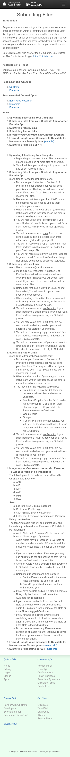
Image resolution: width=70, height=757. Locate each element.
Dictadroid (14, 104)
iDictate (42, 715)
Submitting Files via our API (25, 144)
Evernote (14, 90)
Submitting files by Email (23, 127)
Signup (7, 675)
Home (7, 665)
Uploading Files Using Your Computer (31, 117)
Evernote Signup (13, 711)
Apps (6, 679)
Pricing (7, 669)
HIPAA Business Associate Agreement (49, 677)
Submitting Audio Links (23, 131)
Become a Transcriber (16, 715)
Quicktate (14, 87)
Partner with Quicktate (16, 704)
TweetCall (43, 708)
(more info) (51, 645)
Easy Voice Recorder (20, 100)
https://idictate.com (43, 56)
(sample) (49, 141)
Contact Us (43, 686)
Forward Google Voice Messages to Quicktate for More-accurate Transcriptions (37, 139)
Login (7, 672)
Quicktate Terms (46, 682)
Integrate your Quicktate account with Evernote (36, 134)
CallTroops (43, 711)
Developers (10, 708)
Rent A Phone (45, 718)
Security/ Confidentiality (45, 670)
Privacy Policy (45, 665)
